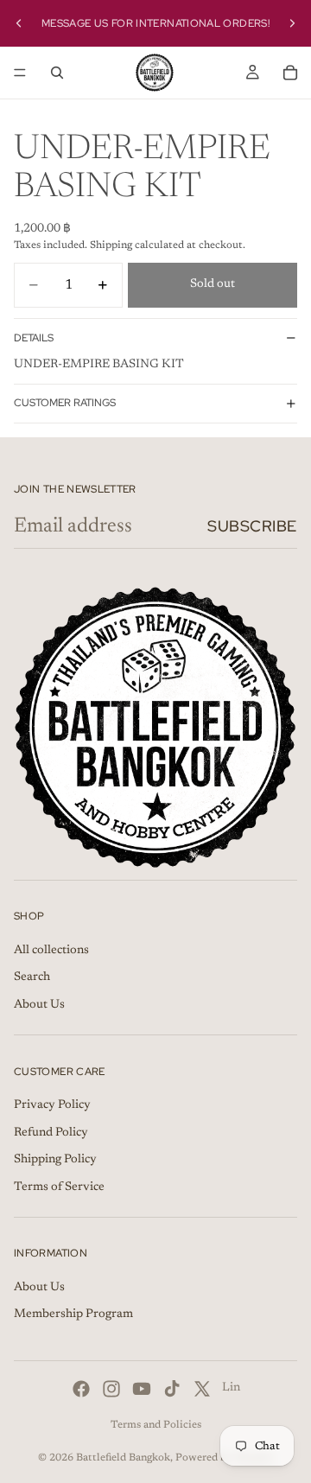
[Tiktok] (172, 1388)
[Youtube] (141, 1388)
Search (32, 977)
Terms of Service (59, 1187)
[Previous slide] (19, 23)
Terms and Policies (156, 1425)
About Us (39, 1005)
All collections (51, 951)
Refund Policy (51, 1133)
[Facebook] (81, 1388)
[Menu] (20, 72)
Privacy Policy (52, 1105)
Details (34, 338)
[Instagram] (111, 1388)
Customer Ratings (65, 403)
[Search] (57, 73)
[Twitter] (202, 1388)
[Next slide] (292, 23)
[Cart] (290, 73)
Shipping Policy (55, 1160)
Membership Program (73, 1315)
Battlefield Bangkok (123, 1458)
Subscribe (252, 526)
